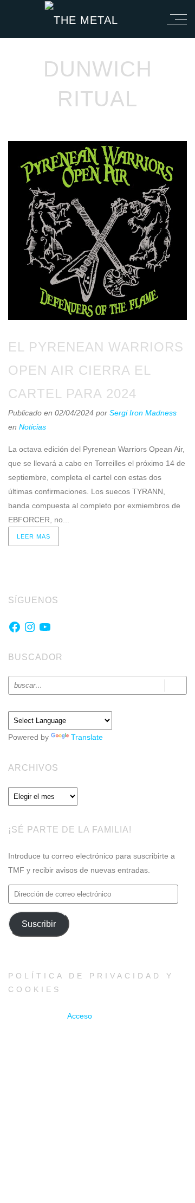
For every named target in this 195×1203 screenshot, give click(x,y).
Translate (87, 737)
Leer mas (33, 536)
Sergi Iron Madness (143, 412)
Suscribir (39, 924)
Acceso (79, 1016)
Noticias (32, 427)
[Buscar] (176, 685)
